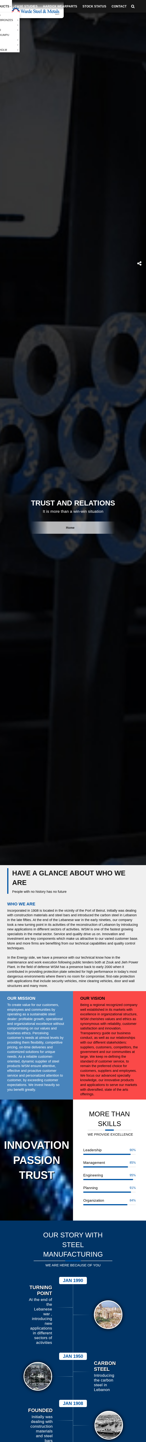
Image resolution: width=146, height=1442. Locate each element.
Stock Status (94, 6)
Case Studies (26, 6)
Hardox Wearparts (60, 6)
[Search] (134, 6)
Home (70, 527)
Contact (119, 6)
